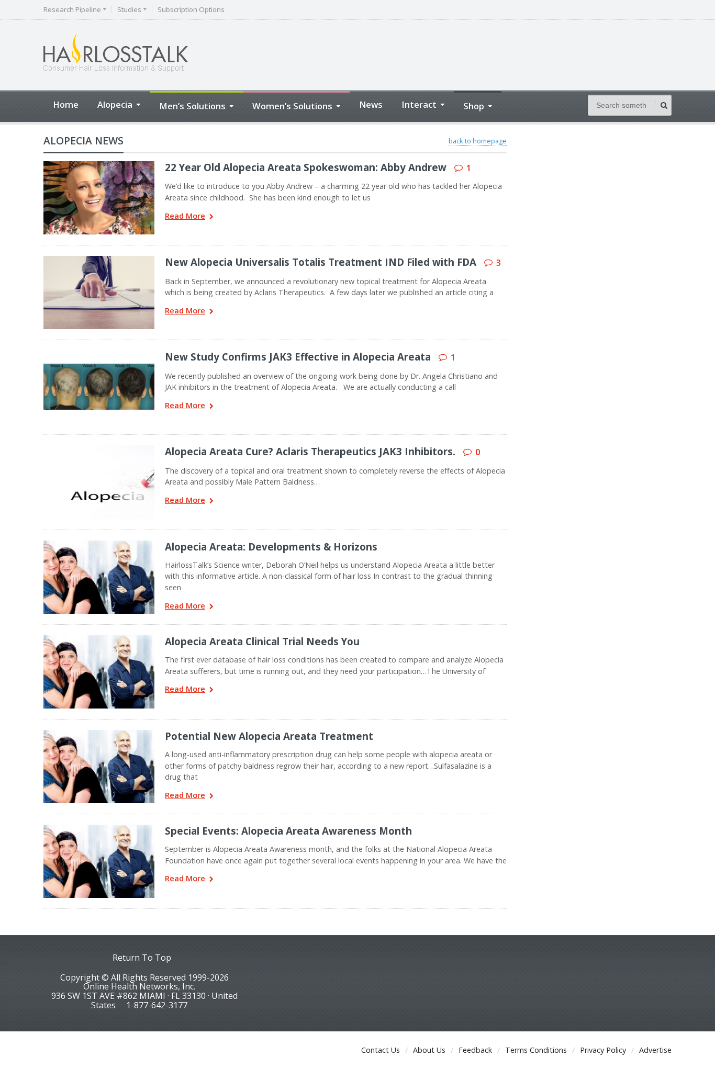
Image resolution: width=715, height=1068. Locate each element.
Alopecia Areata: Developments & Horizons (271, 546)
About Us (429, 1050)
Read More (185, 216)
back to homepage (478, 140)
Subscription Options (191, 9)
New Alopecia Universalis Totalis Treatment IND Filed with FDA (320, 261)
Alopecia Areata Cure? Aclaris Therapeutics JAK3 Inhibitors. (310, 451)
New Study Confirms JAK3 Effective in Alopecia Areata (298, 356)
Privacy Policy (603, 1050)
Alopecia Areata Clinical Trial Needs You (262, 641)
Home (66, 104)
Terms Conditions (536, 1050)
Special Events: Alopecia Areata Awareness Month (288, 830)
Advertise (655, 1050)
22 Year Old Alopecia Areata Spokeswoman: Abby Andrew (305, 167)
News (371, 104)
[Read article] (85, 164)
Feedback (475, 1050)
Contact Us (380, 1050)
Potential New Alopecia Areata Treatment (269, 736)
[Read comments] (112, 164)
